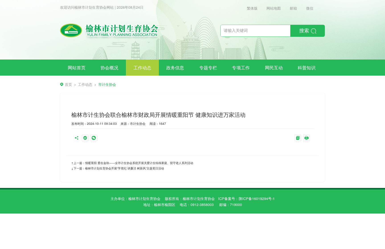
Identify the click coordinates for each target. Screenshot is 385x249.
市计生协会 (107, 84)
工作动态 (142, 67)
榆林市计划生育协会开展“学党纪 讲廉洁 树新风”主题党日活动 (124, 168)
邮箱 (293, 8)
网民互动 (274, 67)
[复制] (299, 138)
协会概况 (109, 67)
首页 (68, 84)
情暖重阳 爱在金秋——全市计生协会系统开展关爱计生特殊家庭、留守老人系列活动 (139, 163)
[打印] (307, 138)
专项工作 (241, 67)
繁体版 (252, 8)
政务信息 (175, 67)
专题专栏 (208, 67)
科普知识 (306, 67)
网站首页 (77, 67)
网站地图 (273, 8)
